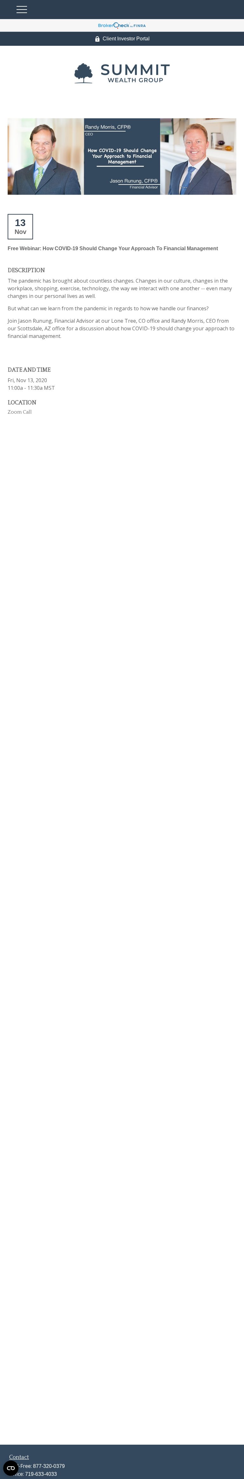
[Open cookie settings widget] (10, 1468)
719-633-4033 (41, 1474)
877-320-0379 (49, 1466)
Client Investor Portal (126, 38)
